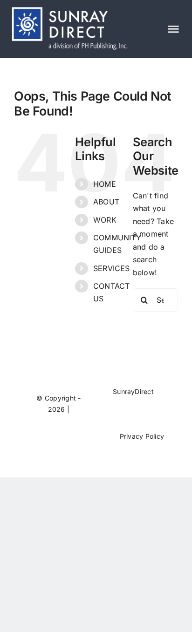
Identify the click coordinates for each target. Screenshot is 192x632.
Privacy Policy (142, 436)
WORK (105, 219)
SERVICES (111, 268)
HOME (104, 184)
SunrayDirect (133, 391)
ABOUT (106, 201)
